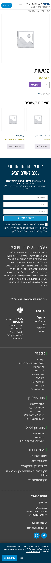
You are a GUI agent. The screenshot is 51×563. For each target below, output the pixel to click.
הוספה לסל (35, 84)
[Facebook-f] (44, 536)
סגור (21, 557)
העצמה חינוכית (38, 4)
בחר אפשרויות (15, 146)
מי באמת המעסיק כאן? (38, 456)
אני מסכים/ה (9, 557)
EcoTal (41, 311)
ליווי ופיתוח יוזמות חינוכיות (40, 6)
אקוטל (41, 317)
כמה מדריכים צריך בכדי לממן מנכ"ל (34, 466)
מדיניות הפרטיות (33, 551)
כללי (37, 10)
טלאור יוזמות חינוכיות (14, 319)
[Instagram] (37, 536)
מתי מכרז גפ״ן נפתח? (39, 461)
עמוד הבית (45, 10)
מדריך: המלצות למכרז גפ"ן (37, 480)
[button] (21, 5)
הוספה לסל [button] (42, 146)
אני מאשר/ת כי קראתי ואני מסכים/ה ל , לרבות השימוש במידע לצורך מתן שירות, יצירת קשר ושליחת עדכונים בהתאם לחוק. (26, 228)
